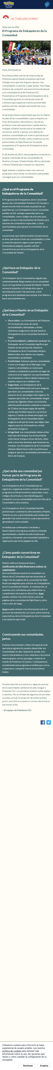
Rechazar (28, 1065)
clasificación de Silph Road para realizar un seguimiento (24, 568)
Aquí (41, 593)
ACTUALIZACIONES (24, 18)
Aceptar (44, 1065)
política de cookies (11, 1051)
